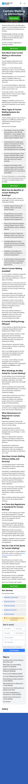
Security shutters (9, 614)
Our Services (7, 701)
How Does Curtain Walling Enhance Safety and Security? (13, 689)
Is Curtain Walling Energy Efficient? (13, 676)
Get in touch (14, 18)
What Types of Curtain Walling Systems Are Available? (12, 665)
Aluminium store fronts (11, 597)
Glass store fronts (9, 601)
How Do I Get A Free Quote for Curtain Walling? (12, 698)
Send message (14, 650)
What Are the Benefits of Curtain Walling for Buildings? (12, 670)
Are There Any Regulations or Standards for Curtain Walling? (12, 693)
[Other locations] (20, 3)
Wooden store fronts (10, 610)
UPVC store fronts (9, 605)
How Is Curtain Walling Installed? (12, 674)
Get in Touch (14, 48)
